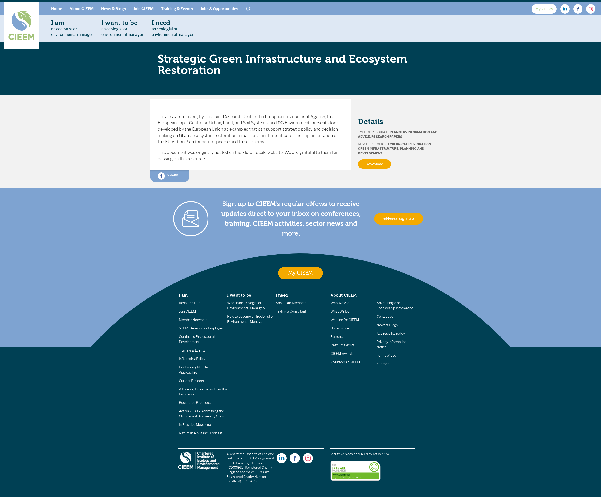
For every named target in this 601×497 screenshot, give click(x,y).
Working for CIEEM (345, 320)
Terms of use (386, 355)
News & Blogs (113, 9)
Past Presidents (342, 345)
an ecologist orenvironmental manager (72, 28)
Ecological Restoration (409, 144)
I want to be (239, 295)
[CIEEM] (21, 25)
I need (282, 295)
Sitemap (383, 364)
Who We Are (340, 303)
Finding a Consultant (291, 311)
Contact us (385, 316)
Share (172, 175)
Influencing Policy (192, 359)
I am (183, 295)
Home (56, 9)
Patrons (337, 337)
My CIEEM (544, 9)
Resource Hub (189, 303)
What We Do (340, 311)
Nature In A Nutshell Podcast (200, 433)
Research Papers (386, 136)
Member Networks (193, 320)
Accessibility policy (391, 333)
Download (375, 164)
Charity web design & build (349, 454)
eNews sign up (398, 218)
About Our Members (291, 303)
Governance (340, 328)
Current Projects (191, 381)
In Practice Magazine (195, 425)
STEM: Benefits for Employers (201, 328)
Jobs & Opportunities (219, 9)
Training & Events (177, 9)
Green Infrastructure (378, 148)
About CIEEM (81, 9)
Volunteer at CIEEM (345, 362)
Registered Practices (195, 403)
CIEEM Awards (342, 354)
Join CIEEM (143, 9)
